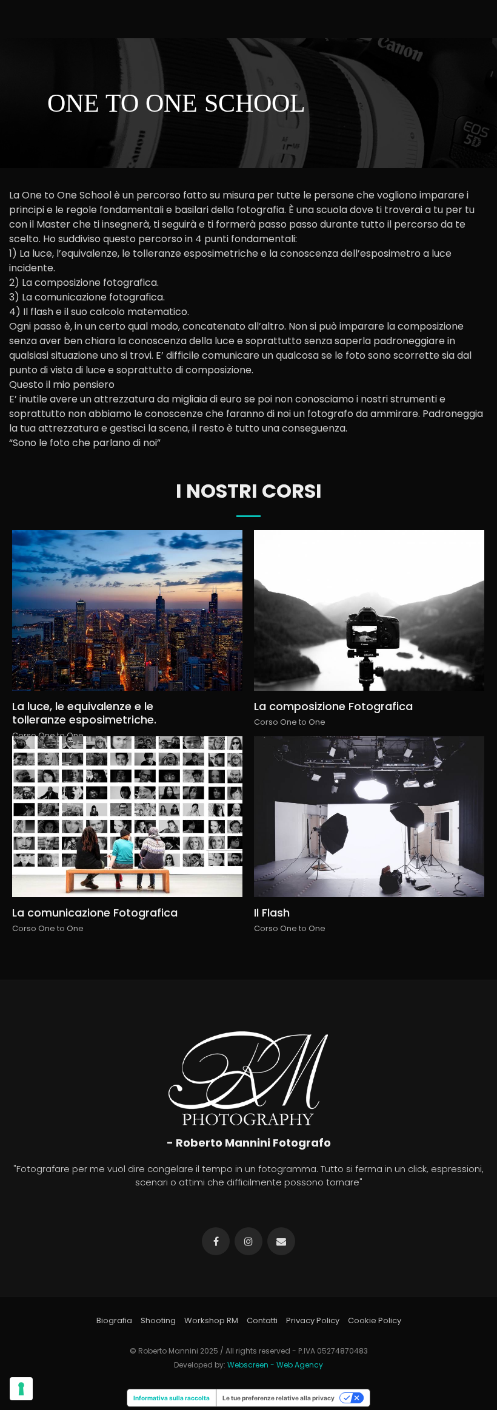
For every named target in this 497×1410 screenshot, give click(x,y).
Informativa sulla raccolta (171, 1398)
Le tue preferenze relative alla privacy (278, 1398)
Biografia (114, 1320)
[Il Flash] (369, 817)
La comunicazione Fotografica (95, 912)
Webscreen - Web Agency (275, 1365)
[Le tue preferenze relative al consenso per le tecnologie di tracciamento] (21, 1388)
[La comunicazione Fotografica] (127, 817)
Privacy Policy (312, 1320)
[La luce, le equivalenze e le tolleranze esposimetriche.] (127, 610)
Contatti (262, 1320)
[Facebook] (216, 1241)
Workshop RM (211, 1320)
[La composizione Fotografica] (369, 610)
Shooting (158, 1320)
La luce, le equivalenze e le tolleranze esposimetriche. (84, 713)
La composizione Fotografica (333, 706)
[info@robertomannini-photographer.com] (281, 1241)
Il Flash (272, 912)
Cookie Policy (374, 1320)
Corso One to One (48, 735)
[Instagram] (248, 1241)
